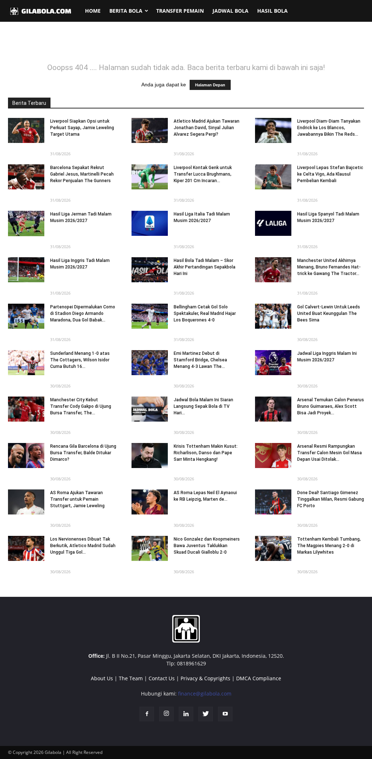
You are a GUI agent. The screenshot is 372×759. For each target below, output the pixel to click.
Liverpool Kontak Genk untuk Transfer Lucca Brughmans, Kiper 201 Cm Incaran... (203, 174)
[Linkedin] (186, 714)
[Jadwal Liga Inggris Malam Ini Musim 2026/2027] (273, 362)
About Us (102, 678)
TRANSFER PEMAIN (180, 10)
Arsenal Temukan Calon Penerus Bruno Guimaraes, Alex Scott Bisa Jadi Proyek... (330, 406)
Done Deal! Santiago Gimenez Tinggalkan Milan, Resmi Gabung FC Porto (330, 499)
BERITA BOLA (125, 10)
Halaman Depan (210, 85)
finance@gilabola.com (204, 693)
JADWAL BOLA (230, 10)
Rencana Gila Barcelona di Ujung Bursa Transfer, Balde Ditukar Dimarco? (83, 453)
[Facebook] (147, 714)
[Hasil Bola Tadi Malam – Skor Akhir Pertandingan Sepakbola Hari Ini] (150, 269)
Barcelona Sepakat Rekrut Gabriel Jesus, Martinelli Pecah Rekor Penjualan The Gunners (82, 174)
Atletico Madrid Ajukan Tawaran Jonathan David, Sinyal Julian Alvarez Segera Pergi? (206, 128)
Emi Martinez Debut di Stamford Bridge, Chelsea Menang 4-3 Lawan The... (200, 360)
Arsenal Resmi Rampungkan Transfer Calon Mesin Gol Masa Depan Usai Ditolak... (329, 453)
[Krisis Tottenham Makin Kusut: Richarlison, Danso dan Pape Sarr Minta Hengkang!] (150, 455)
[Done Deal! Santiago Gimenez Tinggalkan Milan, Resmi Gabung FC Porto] (273, 501)
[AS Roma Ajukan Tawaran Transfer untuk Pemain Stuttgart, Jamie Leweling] (26, 501)
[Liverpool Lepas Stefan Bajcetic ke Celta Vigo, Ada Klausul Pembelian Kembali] (273, 176)
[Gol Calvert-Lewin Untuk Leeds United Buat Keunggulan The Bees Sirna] (273, 316)
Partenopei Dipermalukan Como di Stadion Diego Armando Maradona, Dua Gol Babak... (82, 313)
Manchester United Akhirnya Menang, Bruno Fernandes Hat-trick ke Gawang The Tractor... (329, 267)
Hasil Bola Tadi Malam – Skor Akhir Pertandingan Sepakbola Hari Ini (204, 267)
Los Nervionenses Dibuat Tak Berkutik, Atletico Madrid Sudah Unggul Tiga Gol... (83, 546)
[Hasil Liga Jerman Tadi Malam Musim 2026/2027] (26, 223)
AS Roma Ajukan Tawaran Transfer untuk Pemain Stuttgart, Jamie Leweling (77, 499)
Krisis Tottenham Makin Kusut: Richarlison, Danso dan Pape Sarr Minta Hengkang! (206, 453)
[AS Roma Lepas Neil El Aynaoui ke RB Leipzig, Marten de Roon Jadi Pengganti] (150, 501)
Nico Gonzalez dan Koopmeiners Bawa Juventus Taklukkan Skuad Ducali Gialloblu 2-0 (207, 546)
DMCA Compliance (258, 678)
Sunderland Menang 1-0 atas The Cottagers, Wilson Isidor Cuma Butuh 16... (80, 360)
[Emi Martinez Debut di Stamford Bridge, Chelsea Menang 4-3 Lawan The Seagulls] (150, 362)
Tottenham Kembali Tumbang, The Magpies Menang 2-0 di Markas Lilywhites (329, 546)
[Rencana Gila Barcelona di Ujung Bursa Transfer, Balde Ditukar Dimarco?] (26, 455)
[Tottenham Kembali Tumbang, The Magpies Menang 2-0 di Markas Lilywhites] (273, 548)
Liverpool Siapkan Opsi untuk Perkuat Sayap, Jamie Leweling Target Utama (82, 128)
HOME (93, 10)
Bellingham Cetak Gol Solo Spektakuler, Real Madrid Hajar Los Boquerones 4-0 (205, 313)
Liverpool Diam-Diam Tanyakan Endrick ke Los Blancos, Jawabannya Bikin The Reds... (328, 128)
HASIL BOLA (272, 10)
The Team (131, 678)
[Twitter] (205, 714)
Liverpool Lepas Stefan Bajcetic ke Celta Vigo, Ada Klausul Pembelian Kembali (330, 174)
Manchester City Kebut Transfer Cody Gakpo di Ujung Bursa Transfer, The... (80, 406)
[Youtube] (225, 714)
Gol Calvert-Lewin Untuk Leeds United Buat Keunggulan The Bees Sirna (328, 313)
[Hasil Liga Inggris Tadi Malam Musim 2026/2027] (26, 269)
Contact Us (162, 678)
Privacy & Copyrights (205, 678)
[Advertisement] (186, 47)
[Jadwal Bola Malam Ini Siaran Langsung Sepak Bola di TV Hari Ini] (150, 409)
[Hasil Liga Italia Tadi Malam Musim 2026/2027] (150, 223)
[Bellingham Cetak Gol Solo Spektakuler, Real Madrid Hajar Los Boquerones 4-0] (150, 316)
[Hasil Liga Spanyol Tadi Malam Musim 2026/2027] (273, 223)
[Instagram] (166, 714)
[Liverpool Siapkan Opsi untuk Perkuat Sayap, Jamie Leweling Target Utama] (26, 130)
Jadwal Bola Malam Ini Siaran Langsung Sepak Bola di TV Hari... (203, 406)
